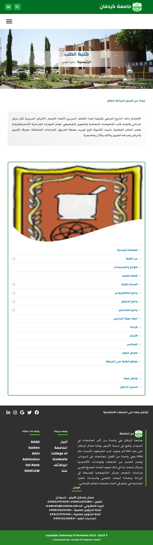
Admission (31, 459)
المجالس (132, 344)
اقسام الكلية (129, 284)
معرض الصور (130, 352)
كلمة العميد (130, 275)
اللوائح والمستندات (126, 267)
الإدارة (134, 327)
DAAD (35, 442)
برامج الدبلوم (129, 301)
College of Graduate (59, 456)
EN (8, 7)
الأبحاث (133, 335)
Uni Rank (33, 465)
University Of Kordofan (73, 535)
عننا (64, 470)
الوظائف (61, 465)
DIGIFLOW (32, 470)
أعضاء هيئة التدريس (125, 318)
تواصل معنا (131, 378)
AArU (36, 453)
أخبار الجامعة (61, 445)
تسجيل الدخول (129, 387)
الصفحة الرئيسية (127, 250)
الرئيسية (84, 62)
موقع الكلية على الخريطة (122, 361)
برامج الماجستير (128, 310)
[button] (9, 20)
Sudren (34, 447)
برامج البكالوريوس (126, 293)
